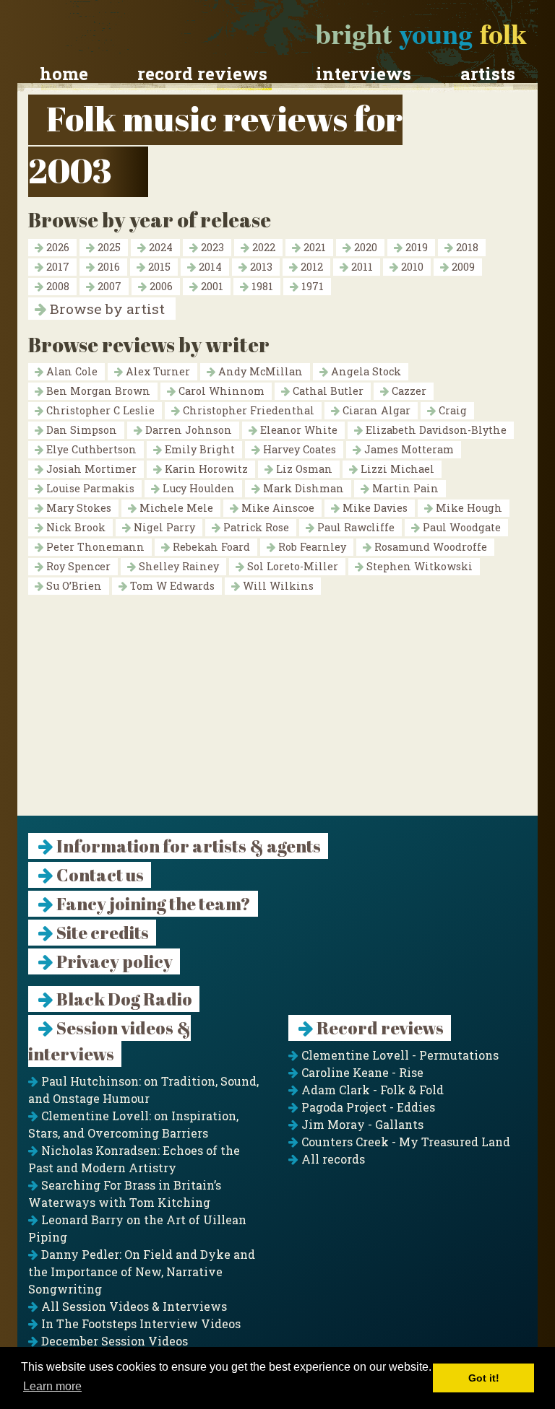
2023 (211, 247)
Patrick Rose (254, 527)
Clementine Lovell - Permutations (398, 1055)
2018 (465, 247)
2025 (108, 247)
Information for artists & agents (187, 846)
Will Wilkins (277, 586)
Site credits (101, 932)
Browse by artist (105, 309)
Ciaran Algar (375, 410)
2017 (56, 267)
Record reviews (202, 73)
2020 (364, 247)
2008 (56, 286)
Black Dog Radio (122, 999)
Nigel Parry (163, 527)
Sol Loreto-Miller (291, 566)
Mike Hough (467, 508)
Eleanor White (297, 430)
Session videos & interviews (109, 1040)
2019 (415, 247)
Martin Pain (404, 488)
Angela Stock (364, 371)
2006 (160, 286)
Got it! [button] (483, 1378)
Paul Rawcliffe (354, 527)
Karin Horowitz (205, 469)
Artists (487, 73)
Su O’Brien (72, 586)
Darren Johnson (187, 430)
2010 (410, 267)
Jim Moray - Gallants (360, 1124)
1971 (311, 286)
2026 (56, 247)
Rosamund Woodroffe (429, 547)
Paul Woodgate (460, 527)
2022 (262, 247)
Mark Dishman (302, 488)
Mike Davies (374, 508)
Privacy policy (113, 961)
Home (64, 73)
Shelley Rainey (177, 566)
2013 (259, 267)
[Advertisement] (277, 715)
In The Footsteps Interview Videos (139, 1323)
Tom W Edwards (171, 586)
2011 (360, 267)
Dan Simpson (80, 430)
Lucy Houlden (197, 488)
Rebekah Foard (210, 547)
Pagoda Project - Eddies (366, 1106)
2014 (209, 267)
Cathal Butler (326, 391)
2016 (107, 267)
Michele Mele (175, 508)
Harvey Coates (298, 449)
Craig (451, 410)
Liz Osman (302, 469)
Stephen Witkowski (418, 566)
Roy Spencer (77, 566)
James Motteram (407, 449)
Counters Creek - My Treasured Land (404, 1141)
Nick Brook (74, 527)
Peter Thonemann (94, 547)
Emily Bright (198, 449)
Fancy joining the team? (152, 903)
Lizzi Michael (396, 469)
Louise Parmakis (88, 488)
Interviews (363, 73)
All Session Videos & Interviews (132, 1306)
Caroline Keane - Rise (360, 1072)
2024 (159, 247)
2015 (158, 267)
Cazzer (407, 391)
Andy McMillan (259, 371)
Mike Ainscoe (276, 508)
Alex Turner (156, 371)
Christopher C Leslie (99, 410)
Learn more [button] (52, 1386)
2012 (310, 267)
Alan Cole (70, 371)
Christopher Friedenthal (247, 410)
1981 (261, 286)
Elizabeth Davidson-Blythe (435, 430)
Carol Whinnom (220, 391)
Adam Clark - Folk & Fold (371, 1089)
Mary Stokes (77, 508)
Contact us (98, 874)
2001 (210, 286)
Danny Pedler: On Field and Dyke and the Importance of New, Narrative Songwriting (141, 1271)
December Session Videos (113, 1340)
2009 (462, 267)
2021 (313, 247)
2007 (108, 286)
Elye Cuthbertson (90, 449)
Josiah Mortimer (90, 469)
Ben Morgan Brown (96, 391)
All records (331, 1158)
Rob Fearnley (310, 547)
